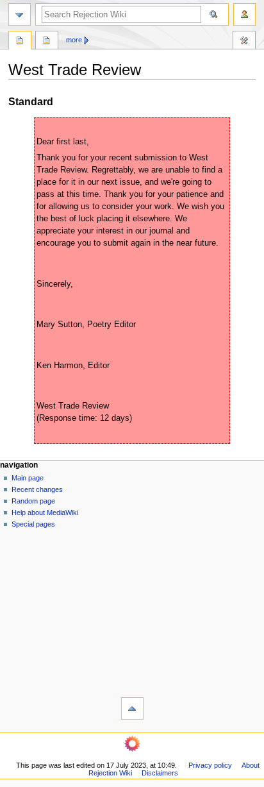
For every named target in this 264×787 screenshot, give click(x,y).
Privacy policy (210, 765)
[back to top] (132, 708)
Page (20, 41)
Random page (33, 501)
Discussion (47, 41)
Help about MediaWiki (45, 512)
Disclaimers (160, 773)
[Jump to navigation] (19, 14)
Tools (244, 41)
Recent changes (37, 489)
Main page (28, 478)
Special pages (33, 524)
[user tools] (244, 14)
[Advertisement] (132, 610)
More (74, 40)
